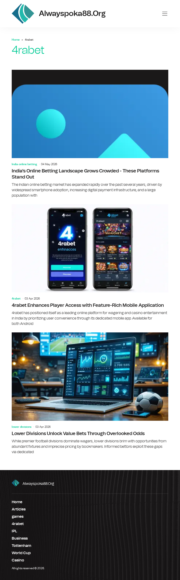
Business (20, 538)
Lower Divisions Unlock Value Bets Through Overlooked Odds (90, 393)
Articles (19, 509)
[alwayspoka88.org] (23, 14)
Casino (18, 560)
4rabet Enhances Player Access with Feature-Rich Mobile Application (90, 265)
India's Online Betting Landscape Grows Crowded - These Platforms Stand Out (90, 134)
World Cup (21, 553)
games (17, 516)
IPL (14, 531)
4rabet (16, 298)
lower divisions (21, 426)
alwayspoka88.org (38, 484)
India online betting (24, 164)
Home (16, 39)
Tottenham (21, 546)
